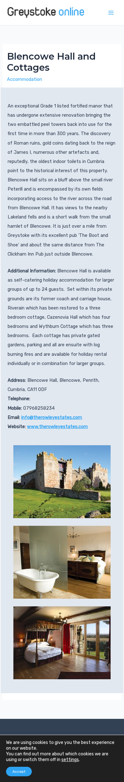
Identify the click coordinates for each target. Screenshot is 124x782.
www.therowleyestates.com (57, 426)
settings (70, 759)
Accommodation (24, 79)
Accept (18, 771)
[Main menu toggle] (111, 12)
